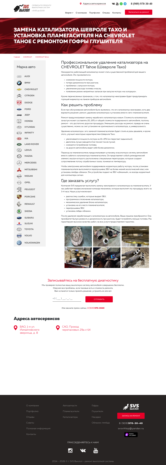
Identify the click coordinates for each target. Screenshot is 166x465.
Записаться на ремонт (138, 12)
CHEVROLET (31, 89)
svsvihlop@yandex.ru (131, 428)
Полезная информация (38, 428)
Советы (30, 423)
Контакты (116, 13)
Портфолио (94, 13)
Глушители (97, 411)
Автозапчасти (70, 406)
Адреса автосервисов (94, 4)
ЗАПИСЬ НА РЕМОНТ (131, 416)
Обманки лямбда (101, 423)
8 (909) (95, 308)
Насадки (96, 417)
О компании (81, 13)
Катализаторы (70, 417)
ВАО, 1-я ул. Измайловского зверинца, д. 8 (29, 329)
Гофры (95, 406)
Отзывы (106, 13)
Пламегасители (71, 411)
